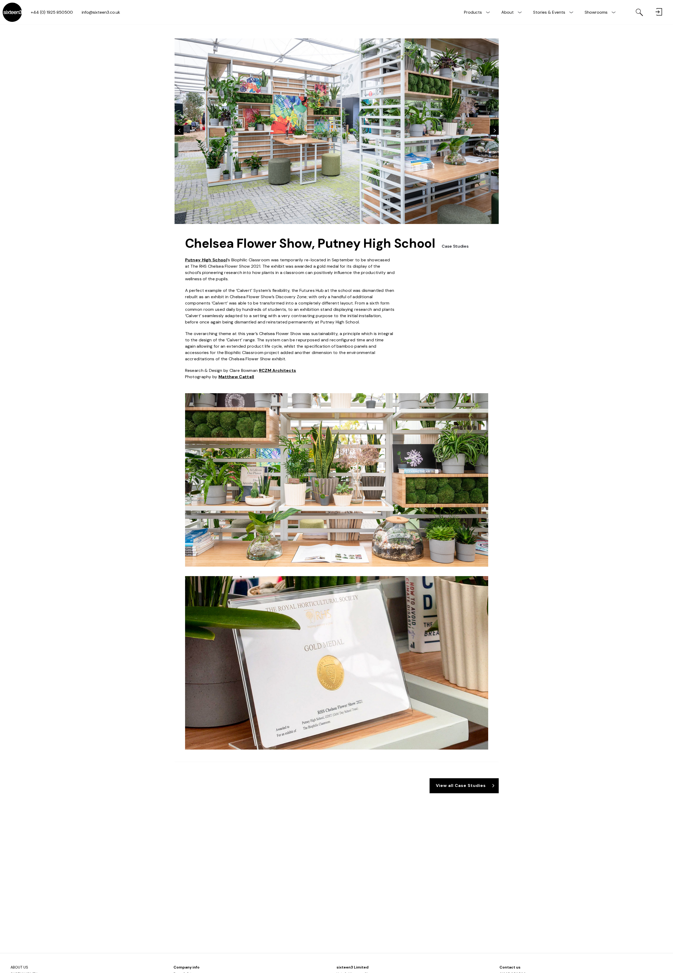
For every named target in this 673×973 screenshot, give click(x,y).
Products (473, 12)
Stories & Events (549, 12)
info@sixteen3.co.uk (101, 12)
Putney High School (206, 260)
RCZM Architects (277, 370)
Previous (179, 130)
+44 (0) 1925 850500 (52, 12)
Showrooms (596, 12)
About (507, 12)
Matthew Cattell (236, 377)
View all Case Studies (461, 785)
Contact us (510, 967)
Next (494, 130)
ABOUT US (19, 967)
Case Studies (455, 246)
